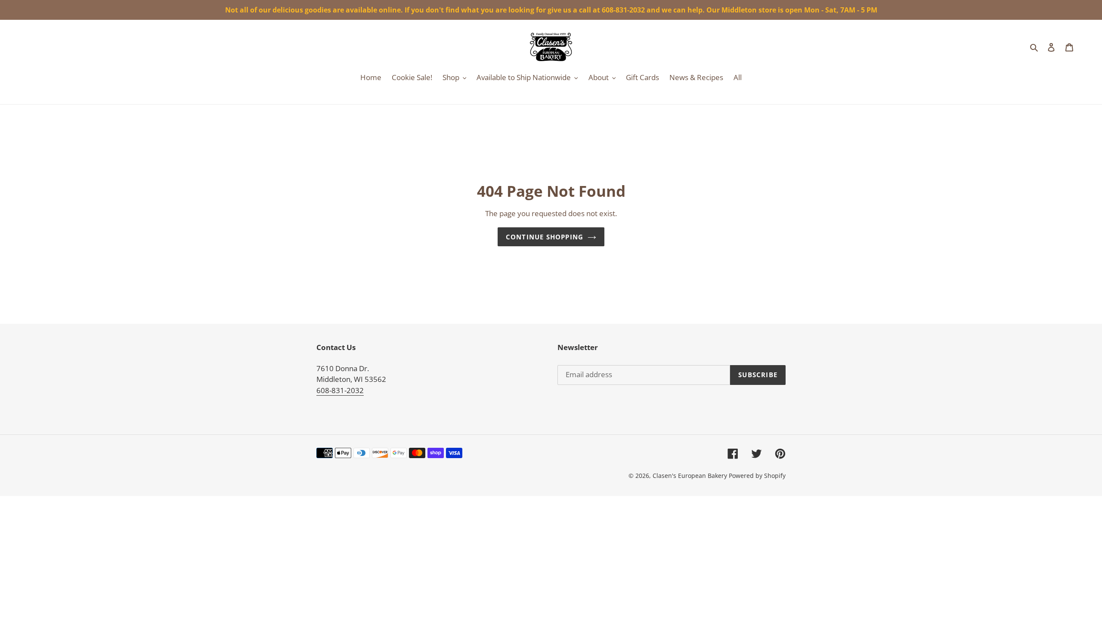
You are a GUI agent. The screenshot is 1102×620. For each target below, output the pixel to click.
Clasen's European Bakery (690, 475)
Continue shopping (544, 236)
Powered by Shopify (757, 475)
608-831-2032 (340, 390)
